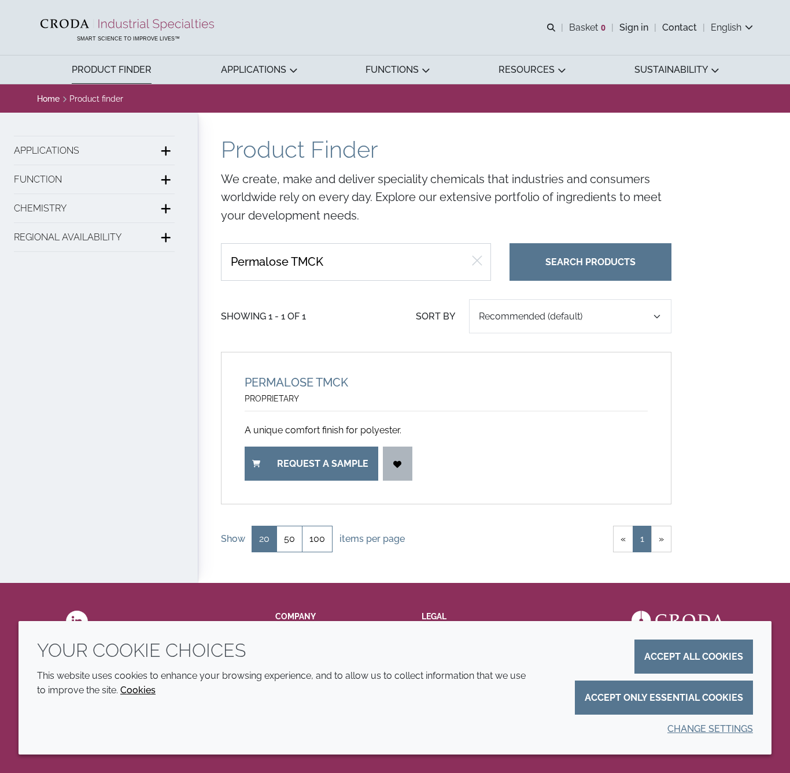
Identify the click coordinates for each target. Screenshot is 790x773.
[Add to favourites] (398, 464)
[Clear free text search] (477, 262)
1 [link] (642, 538)
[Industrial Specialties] (128, 24)
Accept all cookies (693, 656)
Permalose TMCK (296, 382)
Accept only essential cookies (664, 697)
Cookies (138, 690)
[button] (112, 69)
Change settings (710, 728)
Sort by (435, 316)
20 (264, 538)
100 (317, 538)
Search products (590, 262)
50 (289, 538)
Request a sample (322, 463)
